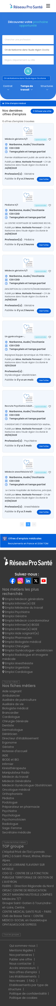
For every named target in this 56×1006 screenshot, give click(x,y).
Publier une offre (21, 959)
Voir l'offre (44, 179)
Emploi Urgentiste (17, 668)
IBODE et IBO (10, 760)
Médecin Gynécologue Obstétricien (27, 785)
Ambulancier (11, 696)
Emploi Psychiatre (17, 612)
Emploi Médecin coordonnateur (26, 621)
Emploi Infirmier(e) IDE (19, 603)
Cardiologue (11, 717)
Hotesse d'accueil (14, 751)
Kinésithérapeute (14, 768)
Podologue (9, 802)
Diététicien (9, 734)
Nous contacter (20, 964)
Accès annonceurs (22, 968)
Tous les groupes (11, 934)
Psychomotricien (14, 820)
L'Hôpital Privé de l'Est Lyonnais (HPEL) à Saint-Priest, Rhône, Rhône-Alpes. (27, 856)
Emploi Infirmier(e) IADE (20, 629)
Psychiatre (9, 811)
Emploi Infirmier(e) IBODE (21, 625)
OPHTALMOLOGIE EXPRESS (19, 925)
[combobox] (28, 39)
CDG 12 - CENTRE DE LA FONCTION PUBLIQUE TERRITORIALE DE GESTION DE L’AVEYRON (27, 877)
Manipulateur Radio (15, 773)
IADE (5, 755)
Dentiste (8, 725)
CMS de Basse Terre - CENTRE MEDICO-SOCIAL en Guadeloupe (24, 918)
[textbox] (28, 39)
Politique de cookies (23, 998)
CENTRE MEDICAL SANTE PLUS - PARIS (26, 912)
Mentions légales (21, 950)
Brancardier (10, 713)
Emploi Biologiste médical (22, 642)
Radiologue (10, 824)
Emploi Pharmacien (18, 638)
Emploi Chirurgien (16, 646)
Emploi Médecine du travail (23, 608)
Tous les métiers (11, 682)
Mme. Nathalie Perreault (29, 161)
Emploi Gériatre (15, 616)
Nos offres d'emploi (23, 972)
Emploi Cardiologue (18, 672)
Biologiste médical (15, 708)
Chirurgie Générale (15, 721)
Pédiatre (8, 798)
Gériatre (8, 747)
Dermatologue (12, 730)
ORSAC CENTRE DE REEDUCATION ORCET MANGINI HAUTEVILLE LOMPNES (27, 892)
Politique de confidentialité (28, 994)
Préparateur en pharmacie (21, 807)
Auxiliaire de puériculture (19, 700)
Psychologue (11, 815)
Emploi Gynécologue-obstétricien (28, 650)
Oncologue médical (16, 790)
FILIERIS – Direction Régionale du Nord (28, 886)
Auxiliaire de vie (13, 704)
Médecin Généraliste (16, 781)
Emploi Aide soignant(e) (21, 633)
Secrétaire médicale (16, 832)
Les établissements (23, 976)
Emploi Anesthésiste (18, 663)
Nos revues (17, 981)
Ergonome (9, 743)
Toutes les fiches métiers (15, 842)
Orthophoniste (12, 794)
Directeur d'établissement (20, 738)
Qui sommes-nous (22, 946)
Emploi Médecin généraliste (24, 599)
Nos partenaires (20, 955)
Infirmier (7, 764)
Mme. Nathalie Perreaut (29, 227)
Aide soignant (12, 691)
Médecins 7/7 (11, 899)
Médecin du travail (15, 777)
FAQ (32, 981)
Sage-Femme (12, 828)
